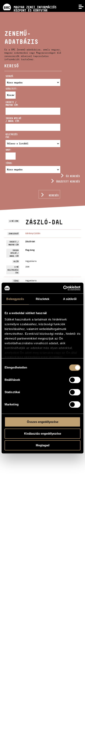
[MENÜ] (78, 6)
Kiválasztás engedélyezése (42, 433)
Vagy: (8, 149)
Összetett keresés (68, 181)
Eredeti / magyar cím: (12, 103)
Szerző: (10, 76)
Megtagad (42, 445)
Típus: (9, 163)
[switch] (74, 380)
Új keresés (73, 176)
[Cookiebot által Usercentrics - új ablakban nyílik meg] (63, 288)
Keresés (54, 195)
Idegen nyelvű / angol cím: (13, 120)
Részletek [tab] (42, 299)
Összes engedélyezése (42, 421)
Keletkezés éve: (11, 136)
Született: (8, 88)
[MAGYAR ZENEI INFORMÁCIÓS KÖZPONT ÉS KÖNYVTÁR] (28, 1)
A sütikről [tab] (69, 299)
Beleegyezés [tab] (15, 299)
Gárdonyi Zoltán (32, 233)
